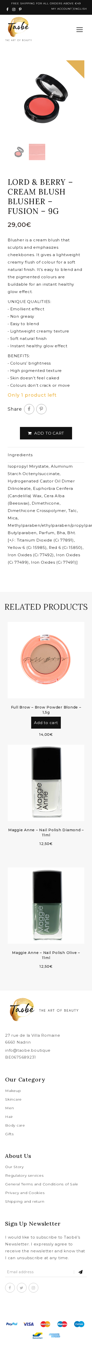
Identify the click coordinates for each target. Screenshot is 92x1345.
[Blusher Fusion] (37, 152)
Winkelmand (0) (67, 30)
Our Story (14, 1166)
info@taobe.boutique (27, 1050)
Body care (15, 1125)
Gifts (9, 1134)
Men (9, 1108)
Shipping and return (24, 1201)
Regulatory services (24, 1175)
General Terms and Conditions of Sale (41, 1184)
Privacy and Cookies (24, 1192)
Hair (9, 1116)
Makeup (13, 1090)
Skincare (13, 1099)
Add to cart (49, 433)
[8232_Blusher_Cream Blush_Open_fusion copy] (46, 98)
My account (61, 8)
